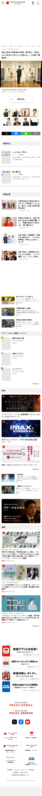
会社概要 (9, 770)
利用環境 (15, 772)
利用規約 (31, 770)
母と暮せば (16, 172)
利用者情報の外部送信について (21, 775)
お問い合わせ (24, 772)
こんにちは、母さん (19, 152)
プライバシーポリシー (20, 770)
